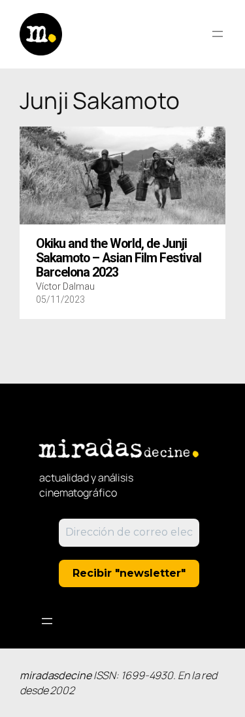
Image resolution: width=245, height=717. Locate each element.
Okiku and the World (118, 258)
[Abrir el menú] (217, 34)
